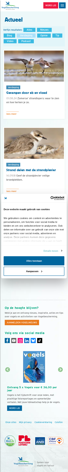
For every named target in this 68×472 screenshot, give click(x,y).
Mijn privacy (25, 422)
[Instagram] (20, 340)
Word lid (14, 408)
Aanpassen (32, 271)
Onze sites (10, 422)
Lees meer (11, 114)
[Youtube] (13, 340)
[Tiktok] (39, 340)
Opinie (44, 35)
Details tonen (50, 250)
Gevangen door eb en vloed (26, 93)
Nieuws (44, 29)
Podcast (26, 41)
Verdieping (26, 35)
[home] (16, 6)
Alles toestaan (34, 260)
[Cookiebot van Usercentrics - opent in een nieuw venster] (50, 198)
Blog (9, 35)
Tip (57, 35)
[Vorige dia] (7, 391)
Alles (29, 29)
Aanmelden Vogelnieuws (22, 322)
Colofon (59, 422)
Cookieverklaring (43, 422)
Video (10, 41)
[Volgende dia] (60, 391)
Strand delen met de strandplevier (31, 170)
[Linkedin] (26, 340)
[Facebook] (7, 340)
